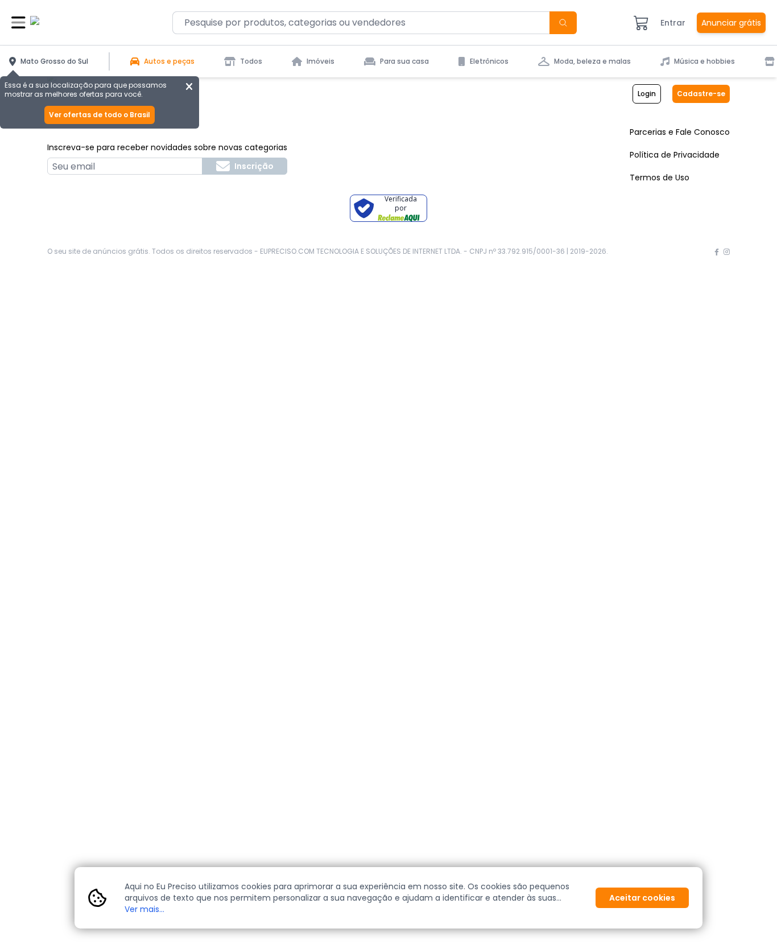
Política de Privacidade (675, 154)
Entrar (672, 22)
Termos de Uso (659, 177)
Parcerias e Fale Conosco (680, 132)
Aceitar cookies (642, 897)
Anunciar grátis (731, 22)
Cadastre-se (701, 93)
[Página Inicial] (72, 23)
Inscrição (254, 166)
